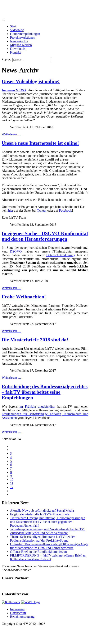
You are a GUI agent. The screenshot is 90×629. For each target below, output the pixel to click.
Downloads (17, 48)
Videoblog (17, 30)
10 (11, 479)
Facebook (65, 210)
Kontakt (15, 52)
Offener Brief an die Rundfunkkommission (38, 551)
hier (10, 210)
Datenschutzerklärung (60, 255)
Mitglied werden (21, 45)
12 (11, 487)
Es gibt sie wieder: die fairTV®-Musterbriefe (39, 514)
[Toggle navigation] (3, 20)
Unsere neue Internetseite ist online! (40, 143)
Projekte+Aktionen (22, 37)
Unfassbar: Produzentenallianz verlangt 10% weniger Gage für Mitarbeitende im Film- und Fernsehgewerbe (49, 546)
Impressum (17, 609)
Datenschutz (18, 613)
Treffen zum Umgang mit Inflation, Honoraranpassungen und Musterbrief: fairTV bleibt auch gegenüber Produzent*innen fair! (47, 521)
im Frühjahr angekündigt (36, 406)
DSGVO (16, 251)
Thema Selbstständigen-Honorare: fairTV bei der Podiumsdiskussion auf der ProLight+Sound (42, 538)
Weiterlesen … (11, 134)
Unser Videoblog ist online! (31, 81)
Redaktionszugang (22, 616)
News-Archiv (19, 41)
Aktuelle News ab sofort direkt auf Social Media (42, 510)
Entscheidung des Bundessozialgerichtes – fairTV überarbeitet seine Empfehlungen (44, 392)
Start (13, 26)
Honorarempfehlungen (25, 34)
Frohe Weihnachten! (24, 296)
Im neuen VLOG (14, 90)
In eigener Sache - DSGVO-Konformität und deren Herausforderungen (45, 236)
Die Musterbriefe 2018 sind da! (35, 339)
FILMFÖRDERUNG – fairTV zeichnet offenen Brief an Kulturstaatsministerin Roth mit (48, 557)
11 (11, 483)
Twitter (41, 210)
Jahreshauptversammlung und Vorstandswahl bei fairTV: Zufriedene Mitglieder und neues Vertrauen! (47, 531)
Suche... (7, 59)
